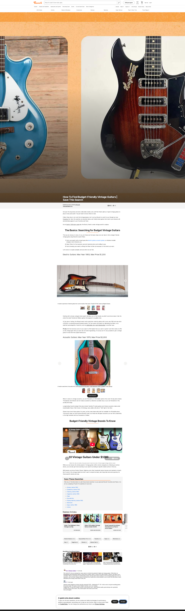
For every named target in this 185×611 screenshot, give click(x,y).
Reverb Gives (141, 6)
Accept (123, 601)
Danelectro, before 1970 (73, 489)
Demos (92, 10)
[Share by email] (115, 205)
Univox (69, 507)
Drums (72, 6)
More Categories (90, 6)
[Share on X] (112, 205)
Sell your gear (129, 2)
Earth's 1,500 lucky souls (72, 224)
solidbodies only (90, 325)
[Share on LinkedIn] (108, 205)
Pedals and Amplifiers (44, 6)
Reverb (78, 204)
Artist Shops (134, 6)
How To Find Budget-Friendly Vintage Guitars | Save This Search (90, 198)
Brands (117, 6)
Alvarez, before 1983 (72, 487)
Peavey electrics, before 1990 (75, 500)
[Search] (119, 2)
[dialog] (92, 601)
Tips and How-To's (67, 206)
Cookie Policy (64, 604)
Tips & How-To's (132, 10)
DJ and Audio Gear (80, 6)
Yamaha (97, 538)
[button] (59, 280)
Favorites (65, 219)
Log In (150, 2)
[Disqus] (92, 586)
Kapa (68, 496)
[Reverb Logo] (38, 2)
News (121, 6)
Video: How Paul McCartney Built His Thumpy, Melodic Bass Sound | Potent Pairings (111, 563)
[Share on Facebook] (110, 205)
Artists (52, 10)
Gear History (119, 10)
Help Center (148, 6)
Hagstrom (75, 542)
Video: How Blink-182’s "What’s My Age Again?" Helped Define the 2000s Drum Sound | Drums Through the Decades (92, 563)
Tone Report (145, 10)
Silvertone (69, 502)
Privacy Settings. (100, 604)
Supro (106, 538)
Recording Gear (66, 6)
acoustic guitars (100, 240)
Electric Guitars (69, 538)
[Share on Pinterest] (113, 205)
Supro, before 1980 (72, 505)
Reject (115, 601)
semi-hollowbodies (100, 325)
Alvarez (84, 542)
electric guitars (92, 240)
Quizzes (106, 10)
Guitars (35, 6)
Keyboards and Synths (56, 6)
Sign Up (146, 2)
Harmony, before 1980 (73, 491)
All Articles (39, 10)
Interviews (79, 10)
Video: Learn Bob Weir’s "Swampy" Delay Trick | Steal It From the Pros (72, 563)
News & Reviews (65, 10)
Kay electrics (70, 498)
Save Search (92, 313)
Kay (66, 542)
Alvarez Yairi (94, 542)
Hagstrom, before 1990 (73, 494)
